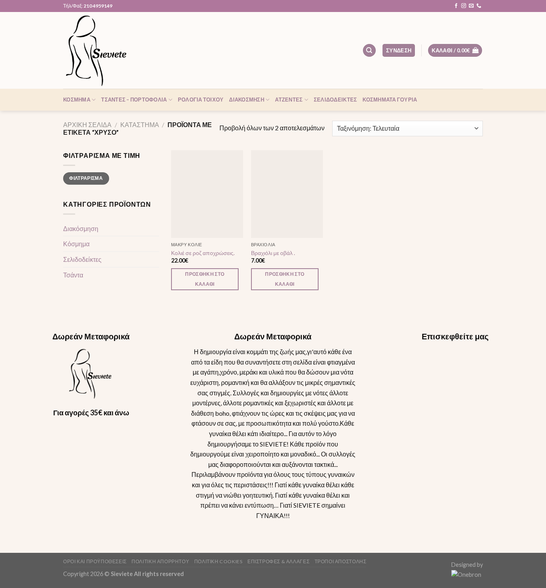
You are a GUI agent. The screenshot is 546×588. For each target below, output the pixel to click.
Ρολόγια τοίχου (201, 99)
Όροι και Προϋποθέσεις (95, 561)
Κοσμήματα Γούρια (390, 99)
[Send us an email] (471, 6)
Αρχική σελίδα (87, 124)
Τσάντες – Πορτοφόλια (134, 99)
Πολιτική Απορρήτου (160, 561)
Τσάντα (73, 274)
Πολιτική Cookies (218, 561)
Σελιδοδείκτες (335, 99)
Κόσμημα (76, 99)
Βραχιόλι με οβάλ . (273, 252)
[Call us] (478, 6)
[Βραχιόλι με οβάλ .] (287, 194)
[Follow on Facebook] (456, 6)
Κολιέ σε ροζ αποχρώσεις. (203, 252)
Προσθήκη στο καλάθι (204, 279)
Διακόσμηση (246, 99)
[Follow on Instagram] (463, 6)
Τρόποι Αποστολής (341, 561)
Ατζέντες (289, 99)
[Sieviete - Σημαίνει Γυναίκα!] (103, 50)
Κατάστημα (139, 124)
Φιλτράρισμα (86, 178)
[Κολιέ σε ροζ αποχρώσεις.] (207, 194)
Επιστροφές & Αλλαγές (278, 561)
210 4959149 (98, 6)
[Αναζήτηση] (369, 50)
